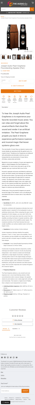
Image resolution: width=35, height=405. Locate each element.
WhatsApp (3, 378)
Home (2, 16)
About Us (11, 397)
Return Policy (19, 399)
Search (25, 399)
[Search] (32, 9)
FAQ (29, 399)
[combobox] (15, 9)
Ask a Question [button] (18, 324)
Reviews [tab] (5, 328)
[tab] (5, 107)
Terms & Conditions (9, 399)
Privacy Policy (25, 397)
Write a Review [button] (18, 320)
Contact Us (18, 397)
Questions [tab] (15, 328)
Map (2, 372)
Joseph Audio (6, 70)
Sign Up (25, 391)
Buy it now (17, 91)
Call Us (2, 375)
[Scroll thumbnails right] (32, 57)
